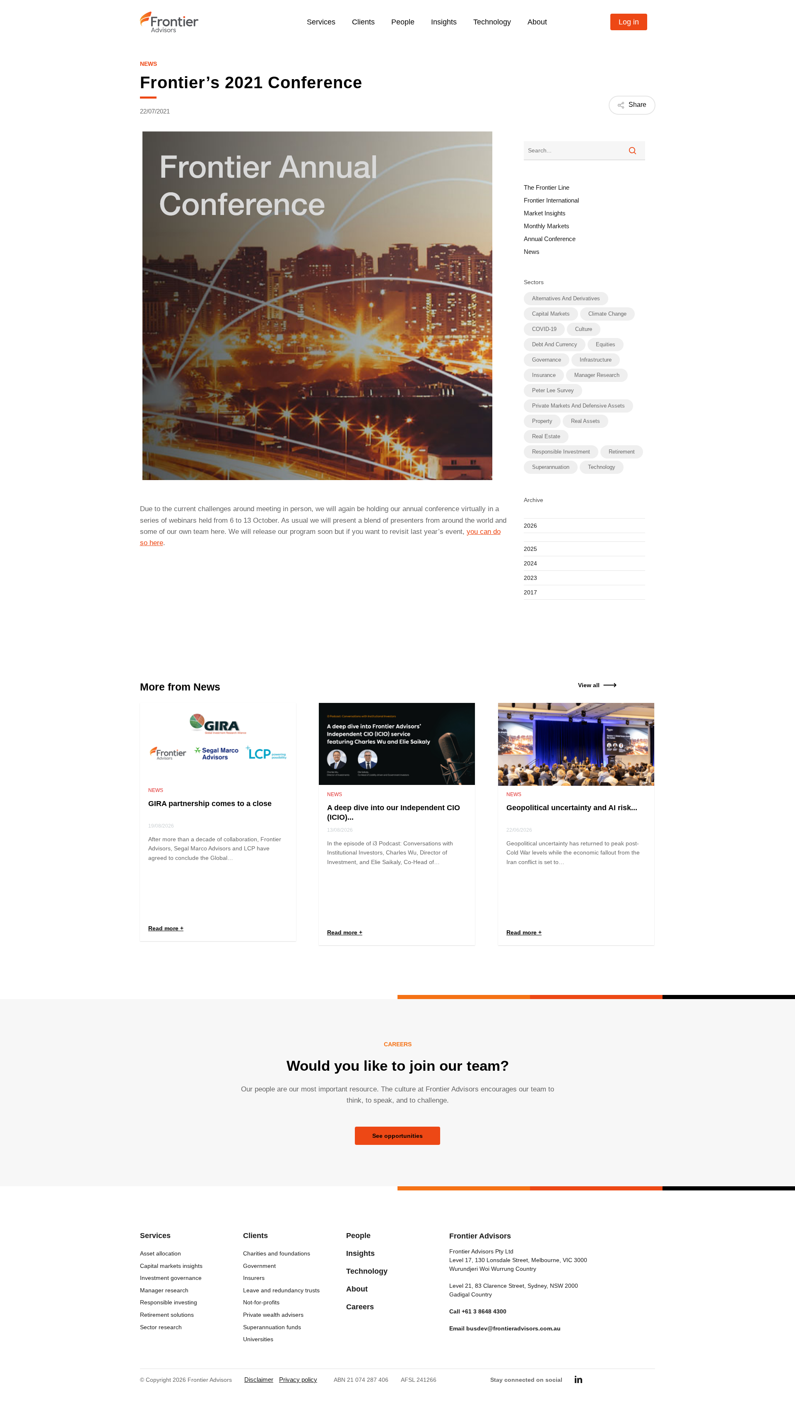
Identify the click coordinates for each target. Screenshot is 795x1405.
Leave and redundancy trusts (281, 1290)
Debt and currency (554, 344)
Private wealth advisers (273, 1314)
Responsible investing (168, 1302)
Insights (360, 1253)
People (358, 1236)
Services (155, 1236)
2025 (530, 549)
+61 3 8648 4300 (484, 1311)
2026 (530, 525)
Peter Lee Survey (553, 390)
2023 (530, 578)
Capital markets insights (171, 1266)
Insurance (544, 375)
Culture (583, 329)
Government (259, 1266)
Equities (605, 344)
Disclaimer (258, 1379)
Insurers (254, 1278)
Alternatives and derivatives (566, 298)
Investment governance (171, 1278)
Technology (601, 467)
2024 (530, 563)
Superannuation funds (272, 1327)
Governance (546, 360)
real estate (546, 436)
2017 (530, 592)
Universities (258, 1339)
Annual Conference (550, 238)
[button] (589, 685)
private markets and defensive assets (578, 406)
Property (542, 421)
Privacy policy (298, 1379)
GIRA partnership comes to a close (210, 803)
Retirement (622, 452)
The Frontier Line (546, 187)
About (357, 1289)
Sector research (161, 1327)
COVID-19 (544, 329)
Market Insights (545, 213)
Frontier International (551, 200)
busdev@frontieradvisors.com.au (513, 1328)
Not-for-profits (261, 1302)
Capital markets (551, 314)
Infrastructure (596, 360)
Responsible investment (561, 452)
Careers (360, 1307)
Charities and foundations (276, 1253)
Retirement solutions (167, 1314)
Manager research (596, 375)
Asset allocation (160, 1253)
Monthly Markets (546, 225)
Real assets (585, 421)
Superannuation (550, 467)
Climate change (607, 314)
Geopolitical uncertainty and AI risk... (571, 808)
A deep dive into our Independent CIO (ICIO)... (393, 812)
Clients (255, 1236)
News (148, 63)
